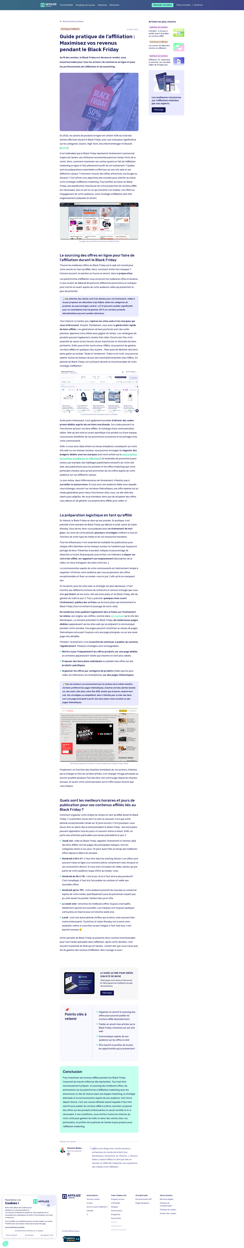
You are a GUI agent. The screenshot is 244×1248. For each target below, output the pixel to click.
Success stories (93, 1199)
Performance (116, 1211)
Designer (114, 1207)
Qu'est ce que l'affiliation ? (97, 1207)
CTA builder (115, 1203)
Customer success (118, 1230)
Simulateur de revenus (85, 5)
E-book (90, 1203)
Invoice (114, 1222)
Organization (116, 1226)
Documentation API (143, 1199)
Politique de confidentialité (166, 1204)
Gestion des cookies (168, 1213)
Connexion (198, 5)
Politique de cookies (168, 1210)
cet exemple (117, 616)
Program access (117, 1199)
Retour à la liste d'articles (73, 21)
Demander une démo (162, 5)
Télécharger (107, 993)
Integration (115, 1214)
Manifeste (102, 5)
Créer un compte (183, 5)
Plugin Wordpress (142, 1203)
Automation (116, 1218)
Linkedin (90, 1211)
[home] (48, 5)
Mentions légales (166, 1199)
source (63, 147)
